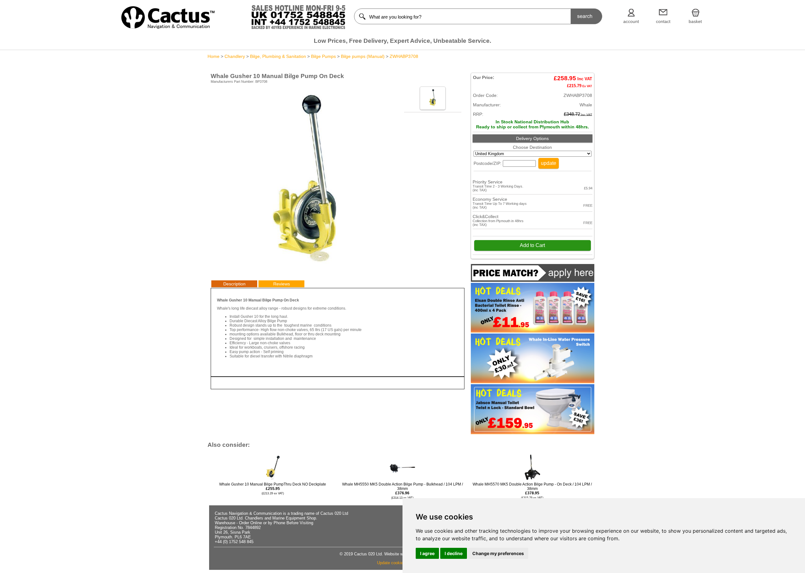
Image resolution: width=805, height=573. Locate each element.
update (548, 163)
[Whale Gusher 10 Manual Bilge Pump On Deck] (306, 269)
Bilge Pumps (323, 56)
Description (234, 283)
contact (663, 21)
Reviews (281, 283)
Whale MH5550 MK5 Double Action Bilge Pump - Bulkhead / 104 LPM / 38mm (402, 490)
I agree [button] (427, 553)
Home (213, 56)
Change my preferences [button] (498, 553)
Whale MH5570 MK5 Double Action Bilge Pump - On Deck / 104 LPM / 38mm (532, 490)
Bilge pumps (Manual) (363, 56)
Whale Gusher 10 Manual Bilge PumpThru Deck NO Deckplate (272, 488)
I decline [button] (454, 553)
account (631, 21)
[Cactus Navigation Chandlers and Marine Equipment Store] (168, 27)
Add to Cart (532, 245)
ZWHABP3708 (404, 56)
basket (695, 21)
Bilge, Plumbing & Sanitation (278, 56)
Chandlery (235, 56)
